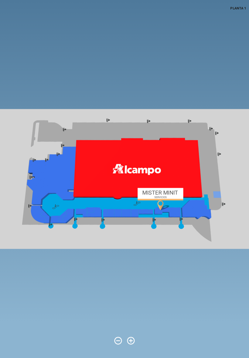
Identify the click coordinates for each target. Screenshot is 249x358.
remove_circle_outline (118, 340)
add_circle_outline (130, 340)
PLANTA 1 (238, 8)
